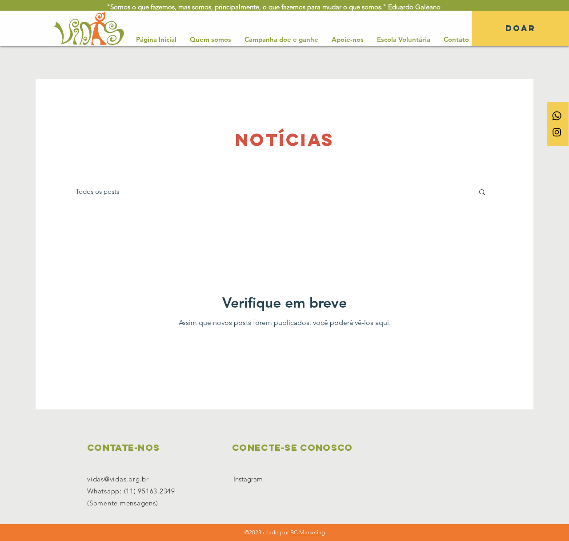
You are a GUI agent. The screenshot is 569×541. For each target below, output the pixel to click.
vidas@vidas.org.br (118, 479)
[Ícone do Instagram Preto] (556, 132)
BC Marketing (307, 532)
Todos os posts (97, 191)
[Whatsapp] (556, 115)
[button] (482, 192)
